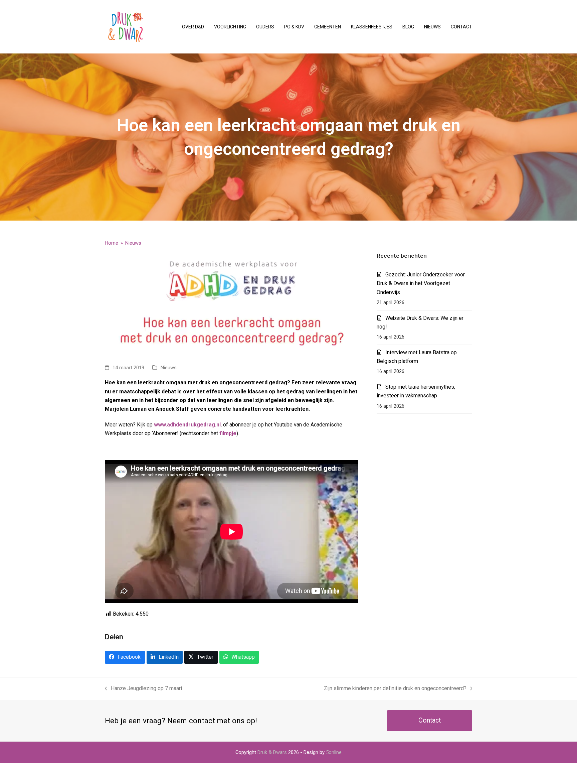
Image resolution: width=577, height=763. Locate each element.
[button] (125, 657)
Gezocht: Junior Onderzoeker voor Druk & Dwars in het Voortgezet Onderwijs (421, 283)
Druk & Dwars (272, 752)
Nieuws (169, 368)
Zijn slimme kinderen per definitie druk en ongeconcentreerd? (395, 689)
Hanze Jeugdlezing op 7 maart (143, 689)
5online (334, 752)
